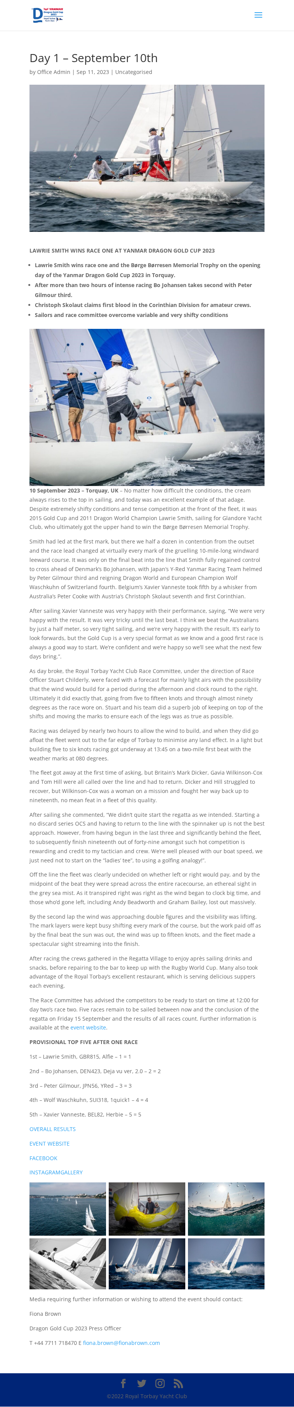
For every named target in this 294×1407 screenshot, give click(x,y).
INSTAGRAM (44, 1172)
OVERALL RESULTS (52, 1129)
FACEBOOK (43, 1158)
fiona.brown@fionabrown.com (121, 1342)
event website (88, 1027)
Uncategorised (133, 72)
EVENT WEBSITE (49, 1143)
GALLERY (71, 1172)
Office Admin (53, 72)
